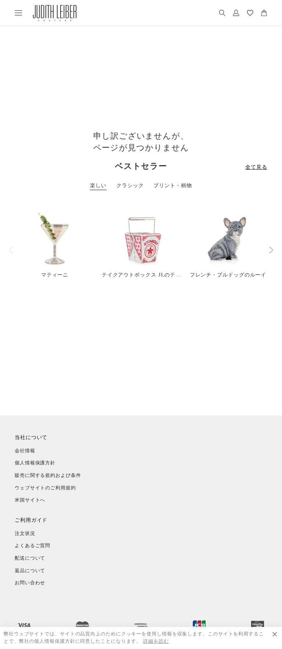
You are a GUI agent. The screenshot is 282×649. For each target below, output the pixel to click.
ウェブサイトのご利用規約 (45, 488)
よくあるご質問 (32, 545)
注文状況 (25, 533)
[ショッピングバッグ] (264, 13)
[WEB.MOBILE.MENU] (18, 13)
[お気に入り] (250, 13)
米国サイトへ (30, 500)
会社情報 (25, 451)
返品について (30, 570)
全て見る (256, 167)
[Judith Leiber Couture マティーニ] (55, 239)
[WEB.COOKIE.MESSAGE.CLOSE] (274, 638)
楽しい (98, 185)
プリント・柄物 (172, 185)
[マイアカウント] (236, 13)
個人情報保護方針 (35, 463)
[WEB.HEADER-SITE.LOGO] (54, 13)
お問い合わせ (30, 583)
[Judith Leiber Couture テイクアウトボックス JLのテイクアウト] (141, 239)
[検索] (222, 13)
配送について (30, 558)
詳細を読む (156, 641)
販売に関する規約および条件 (48, 475)
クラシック (130, 185)
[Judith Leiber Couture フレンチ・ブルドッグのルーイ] (228, 239)
